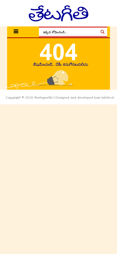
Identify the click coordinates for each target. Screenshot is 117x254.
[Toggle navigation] (16, 32)
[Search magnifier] (102, 32)
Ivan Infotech (104, 98)
